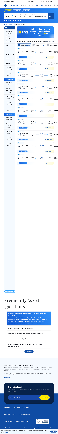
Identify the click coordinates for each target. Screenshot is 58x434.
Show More (29, 351)
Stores (42, 1)
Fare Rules (8, 50)
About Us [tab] (7, 407)
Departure (22, 14)
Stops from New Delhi (9, 118)
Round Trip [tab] (18, 10)
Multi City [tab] (27, 10)
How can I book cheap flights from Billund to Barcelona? (26, 334)
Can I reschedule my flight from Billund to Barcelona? (25, 339)
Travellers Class (38, 14)
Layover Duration (9, 68)
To (14, 14)
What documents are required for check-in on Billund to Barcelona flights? (26, 345)
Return (30, 14)
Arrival (7, 59)
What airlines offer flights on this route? (21, 328)
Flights (41, 5)
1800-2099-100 (10, 1)
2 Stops (9, 41)
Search (50, 16)
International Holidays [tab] (22, 407)
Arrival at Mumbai (9, 97)
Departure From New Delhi (9, 90)
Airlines (8, 63)
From (7, 14)
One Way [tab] (9, 10)
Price (7, 45)
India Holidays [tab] (9, 414)
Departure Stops (9, 32)
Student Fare (18, 20)
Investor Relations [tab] (22, 421)
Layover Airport (9, 74)
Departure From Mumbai (9, 125)
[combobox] (8, 16)
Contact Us (33, 1)
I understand (53, 431)
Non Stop (10, 36)
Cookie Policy (8, 432)
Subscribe (44, 397)
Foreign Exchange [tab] (24, 414)
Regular (8, 20)
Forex (32, 5)
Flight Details (48, 57)
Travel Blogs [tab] (8, 421)
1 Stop (9, 38)
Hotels (49, 5)
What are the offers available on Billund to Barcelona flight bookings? (27, 314)
